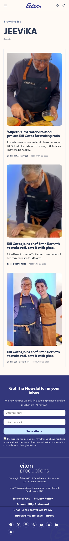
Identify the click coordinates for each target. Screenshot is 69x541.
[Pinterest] (34, 524)
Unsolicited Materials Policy (32, 510)
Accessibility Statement (32, 504)
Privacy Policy (43, 498)
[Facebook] (11, 524)
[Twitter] (18, 524)
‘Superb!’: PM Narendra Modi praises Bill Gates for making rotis (33, 134)
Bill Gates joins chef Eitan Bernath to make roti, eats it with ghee (33, 354)
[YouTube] (41, 524)
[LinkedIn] (56, 524)
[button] (5, 5)
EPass (50, 515)
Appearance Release (29, 515)
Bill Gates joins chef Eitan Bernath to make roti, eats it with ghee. (33, 246)
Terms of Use (21, 498)
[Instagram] (26, 524)
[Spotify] (49, 524)
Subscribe (32, 431)
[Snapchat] (11, 531)
